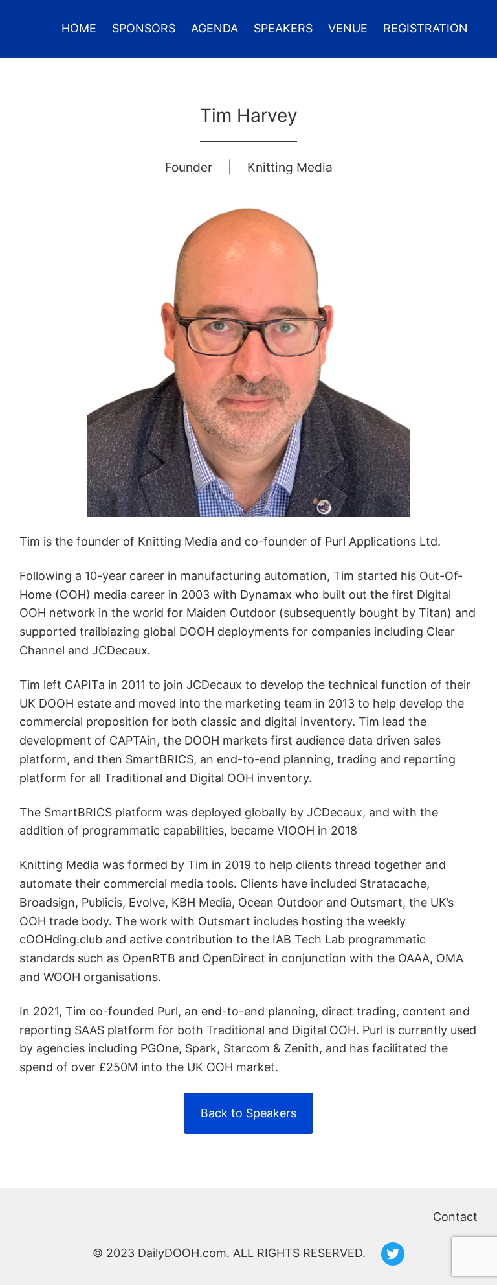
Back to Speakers (248, 1113)
